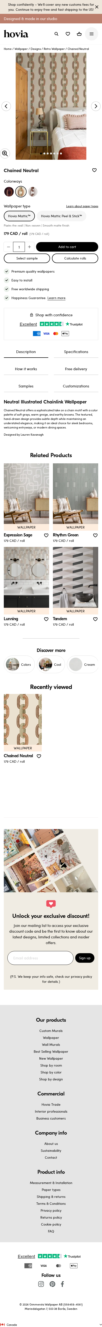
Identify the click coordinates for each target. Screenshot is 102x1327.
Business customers (51, 1118)
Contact (51, 1157)
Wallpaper (21, 49)
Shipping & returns (51, 1196)
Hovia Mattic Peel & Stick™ (61, 216)
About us (51, 1143)
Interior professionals (51, 1111)
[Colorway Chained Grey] (33, 191)
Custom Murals (51, 1030)
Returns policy (51, 1217)
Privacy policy (51, 1210)
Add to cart (67, 246)
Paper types (51, 1189)
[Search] (56, 34)
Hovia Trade (51, 1104)
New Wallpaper (51, 1058)
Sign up (85, 958)
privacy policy (81, 976)
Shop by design (51, 1079)
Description (26, 351)
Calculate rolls (75, 258)
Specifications (76, 351)
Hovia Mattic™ (19, 216)
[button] (68, 34)
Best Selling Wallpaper (51, 1051)
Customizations (76, 385)
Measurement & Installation (51, 1182)
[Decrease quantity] (8, 247)
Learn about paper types (82, 206)
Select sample (27, 258)
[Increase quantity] (29, 247)
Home (8, 49)
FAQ (51, 1231)
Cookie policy (51, 1224)
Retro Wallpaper (54, 49)
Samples (26, 385)
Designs (36, 49)
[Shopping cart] (79, 34)
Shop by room (51, 1065)
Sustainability (51, 1150)
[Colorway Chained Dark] (9, 191)
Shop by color (51, 1072)
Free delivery (76, 368)
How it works (26, 368)
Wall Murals (51, 1044)
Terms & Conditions (51, 1203)
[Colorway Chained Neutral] (21, 191)
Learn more (56, 298)
